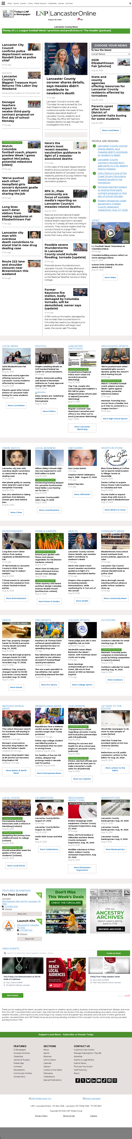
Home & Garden (45, 531)
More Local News (110, 130)
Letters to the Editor (111, 707)
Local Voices (11, 797)
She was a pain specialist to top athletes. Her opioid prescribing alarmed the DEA (49, 672)
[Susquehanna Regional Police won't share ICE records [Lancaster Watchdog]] (82, 359)
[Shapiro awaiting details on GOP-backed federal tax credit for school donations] (49, 356)
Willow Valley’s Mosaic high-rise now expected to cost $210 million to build (49, 471)
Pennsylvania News (48, 706)
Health (73, 531)
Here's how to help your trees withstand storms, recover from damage (47, 571)
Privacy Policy (41, 1116)
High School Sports (114, 346)
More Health (82, 601)
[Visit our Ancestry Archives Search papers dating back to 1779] (110, 910)
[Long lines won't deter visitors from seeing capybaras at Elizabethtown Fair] (34, 209)
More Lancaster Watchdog (82, 428)
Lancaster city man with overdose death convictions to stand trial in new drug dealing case (19, 240)
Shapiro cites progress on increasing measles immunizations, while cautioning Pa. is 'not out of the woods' (82, 585)
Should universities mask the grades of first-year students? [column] (16, 853)
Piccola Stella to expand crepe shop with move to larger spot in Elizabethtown (115, 497)
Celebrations (44, 797)
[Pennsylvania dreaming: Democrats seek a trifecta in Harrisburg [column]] (16, 808)
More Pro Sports (49, 685)
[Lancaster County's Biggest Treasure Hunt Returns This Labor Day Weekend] (34, 75)
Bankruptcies (110, 797)
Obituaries (75, 448)
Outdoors (108, 620)
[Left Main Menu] (3, 3)
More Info (22, 914)
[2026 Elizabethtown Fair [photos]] (123, 62)
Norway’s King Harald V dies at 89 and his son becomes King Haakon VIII (15, 757)
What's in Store (112, 448)
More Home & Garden (49, 601)
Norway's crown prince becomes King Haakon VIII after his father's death (15, 745)
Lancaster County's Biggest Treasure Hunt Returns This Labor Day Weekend (20, 83)
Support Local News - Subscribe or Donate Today (66, 1034)
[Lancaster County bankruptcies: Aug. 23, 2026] (115, 808)
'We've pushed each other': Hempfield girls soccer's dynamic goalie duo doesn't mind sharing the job (20, 185)
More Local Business (49, 510)
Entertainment (12, 531)
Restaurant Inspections (76, 799)
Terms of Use (69, 1116)
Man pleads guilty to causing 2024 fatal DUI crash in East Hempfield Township (16, 485)
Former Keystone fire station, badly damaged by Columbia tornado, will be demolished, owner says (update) (63, 299)
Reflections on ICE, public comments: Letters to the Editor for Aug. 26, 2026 (114, 755)
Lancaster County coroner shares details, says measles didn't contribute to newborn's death (65, 86)
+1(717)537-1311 (25, 930)
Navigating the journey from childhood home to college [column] (16, 838)
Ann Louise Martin (77, 468)
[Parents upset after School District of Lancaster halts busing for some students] (123, 108)
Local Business (45, 448)
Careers (93, 1116)
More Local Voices (16, 866)
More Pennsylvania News (49, 773)
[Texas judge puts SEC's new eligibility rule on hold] (82, 630)
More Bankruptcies (115, 849)
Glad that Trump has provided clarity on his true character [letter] (114, 743)
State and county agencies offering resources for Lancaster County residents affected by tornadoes (108, 86)
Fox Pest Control (14, 894)
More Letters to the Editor (115, 769)
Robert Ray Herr (76, 484)
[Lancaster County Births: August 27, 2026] (49, 808)
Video (96, 220)
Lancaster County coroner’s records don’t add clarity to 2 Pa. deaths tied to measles (113, 164)
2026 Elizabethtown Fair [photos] (102, 63)
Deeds (6, 620)
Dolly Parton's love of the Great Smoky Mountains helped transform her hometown (112, 178)
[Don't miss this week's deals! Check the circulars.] (66, 910)
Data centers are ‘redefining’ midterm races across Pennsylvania (49, 398)
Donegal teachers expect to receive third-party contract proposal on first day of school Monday (18, 111)
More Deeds (16, 687)
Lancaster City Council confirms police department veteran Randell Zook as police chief (19, 52)
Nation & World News (13, 707)
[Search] (130, 3)
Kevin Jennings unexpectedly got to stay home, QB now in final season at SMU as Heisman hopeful (81, 669)
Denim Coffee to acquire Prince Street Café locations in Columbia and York (115, 485)
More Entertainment (16, 598)
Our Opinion (76, 706)
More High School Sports (115, 419)
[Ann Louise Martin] (82, 458)
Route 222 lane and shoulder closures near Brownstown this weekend (15, 268)
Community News (112, 531)
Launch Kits (26, 921)
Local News (10, 346)
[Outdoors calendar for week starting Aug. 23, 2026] (115, 630)
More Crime (16, 512)
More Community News (115, 598)
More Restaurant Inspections (82, 868)
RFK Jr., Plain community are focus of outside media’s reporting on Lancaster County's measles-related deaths (63, 199)
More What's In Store (115, 510)
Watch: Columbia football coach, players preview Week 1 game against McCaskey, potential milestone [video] (19, 155)
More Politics (49, 411)
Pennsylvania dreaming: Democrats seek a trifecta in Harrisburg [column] (16, 823)
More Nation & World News (16, 771)
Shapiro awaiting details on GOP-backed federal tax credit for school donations (48, 369)
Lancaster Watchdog (75, 347)
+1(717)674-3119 (11, 906)
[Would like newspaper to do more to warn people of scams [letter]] (115, 718)
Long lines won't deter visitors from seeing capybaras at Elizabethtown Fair (17, 213)
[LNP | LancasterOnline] (66, 13)
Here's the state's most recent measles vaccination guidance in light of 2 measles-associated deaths (63, 151)
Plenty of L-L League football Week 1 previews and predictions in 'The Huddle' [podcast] (57, 30)
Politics (40, 346)
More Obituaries (82, 494)
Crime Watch (11, 448)
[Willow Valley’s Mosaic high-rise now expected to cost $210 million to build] (49, 458)
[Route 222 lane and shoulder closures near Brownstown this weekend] (34, 263)
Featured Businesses (16, 890)
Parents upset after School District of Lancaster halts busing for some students (15, 392)
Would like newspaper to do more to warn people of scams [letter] (115, 731)
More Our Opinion (82, 779)
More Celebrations (49, 849)
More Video (110, 277)
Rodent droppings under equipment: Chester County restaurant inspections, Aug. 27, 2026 (113, 205)
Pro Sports (43, 620)
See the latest (102, 50)
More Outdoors (115, 680)
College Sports (79, 620)
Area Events (10, 948)
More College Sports (82, 685)
